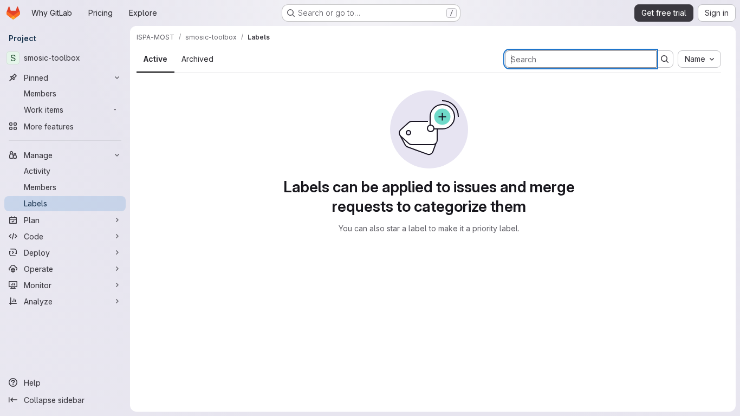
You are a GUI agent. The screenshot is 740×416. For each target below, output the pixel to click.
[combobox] (699, 59)
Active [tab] (155, 58)
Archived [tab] (197, 58)
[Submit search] (664, 59)
